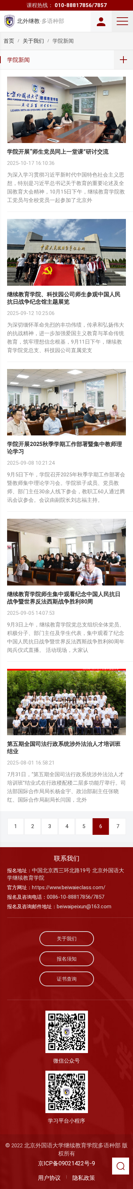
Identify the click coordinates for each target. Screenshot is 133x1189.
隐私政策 (83, 1178)
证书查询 (67, 979)
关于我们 (33, 41)
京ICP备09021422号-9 (66, 1163)
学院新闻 (18, 60)
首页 (9, 41)
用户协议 (49, 1178)
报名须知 (67, 959)
